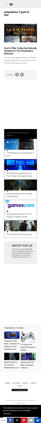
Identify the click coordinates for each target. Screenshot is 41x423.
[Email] (30, 420)
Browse (11, 4)
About (7, 383)
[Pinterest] (24, 420)
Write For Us (22, 245)
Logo (3, 4)
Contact (25, 383)
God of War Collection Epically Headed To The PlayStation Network (20, 51)
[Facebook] (10, 420)
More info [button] (7, 413)
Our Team (16, 383)
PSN (5, 45)
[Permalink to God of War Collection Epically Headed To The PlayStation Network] (20, 42)
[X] (17, 420)
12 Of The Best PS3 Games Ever (19, 234)
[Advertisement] (20, 105)
